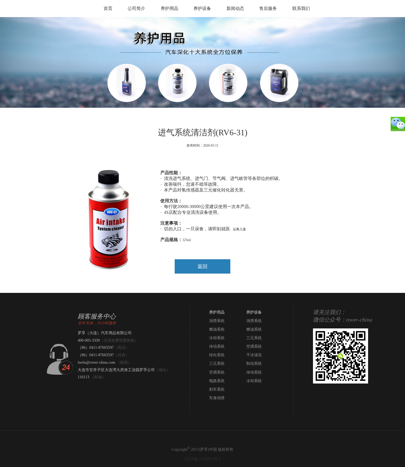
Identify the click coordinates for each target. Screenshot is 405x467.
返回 (202, 266)
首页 (108, 8)
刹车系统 (217, 389)
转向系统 (217, 355)
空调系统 (254, 346)
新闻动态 (235, 8)
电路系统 (217, 381)
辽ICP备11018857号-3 (202, 459)
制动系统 (254, 363)
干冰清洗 (254, 355)
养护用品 (169, 8)
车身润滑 (217, 398)
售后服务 (268, 8)
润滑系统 (217, 321)
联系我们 (301, 8)
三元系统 (254, 338)
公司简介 (136, 8)
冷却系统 (217, 338)
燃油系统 (217, 329)
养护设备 (202, 8)
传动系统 (217, 346)
